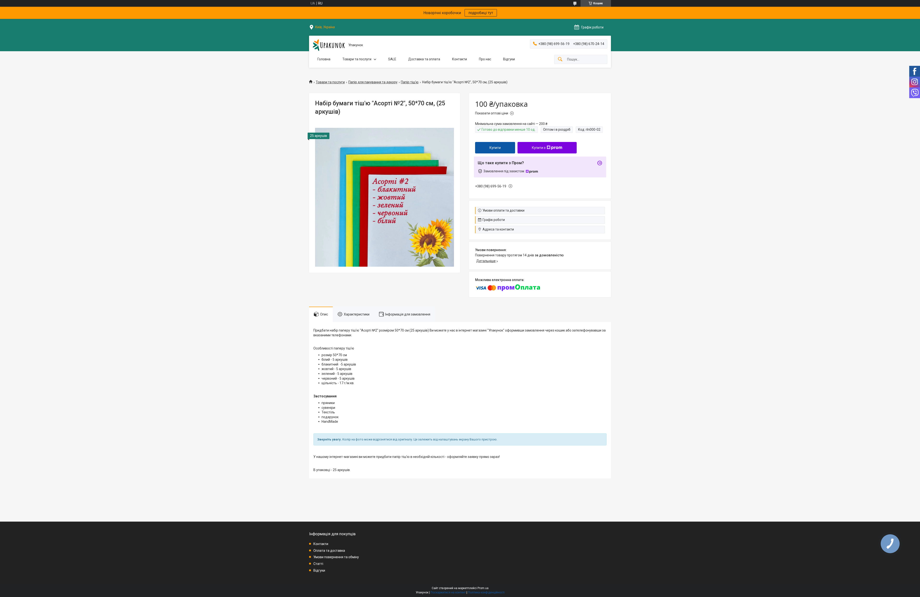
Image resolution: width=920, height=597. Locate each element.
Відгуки (509, 59)
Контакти (459, 59)
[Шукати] (560, 59)
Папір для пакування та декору (372, 82)
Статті (318, 564)
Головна (323, 59)
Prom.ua (483, 588)
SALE (392, 59)
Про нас (485, 59)
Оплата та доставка (329, 550)
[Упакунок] (329, 45)
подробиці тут (480, 13)
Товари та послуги (356, 59)
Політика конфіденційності (486, 592)
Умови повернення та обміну (336, 557)
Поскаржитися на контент (448, 592)
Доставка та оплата (424, 59)
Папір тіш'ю (410, 82)
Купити (495, 148)
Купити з (539, 148)
